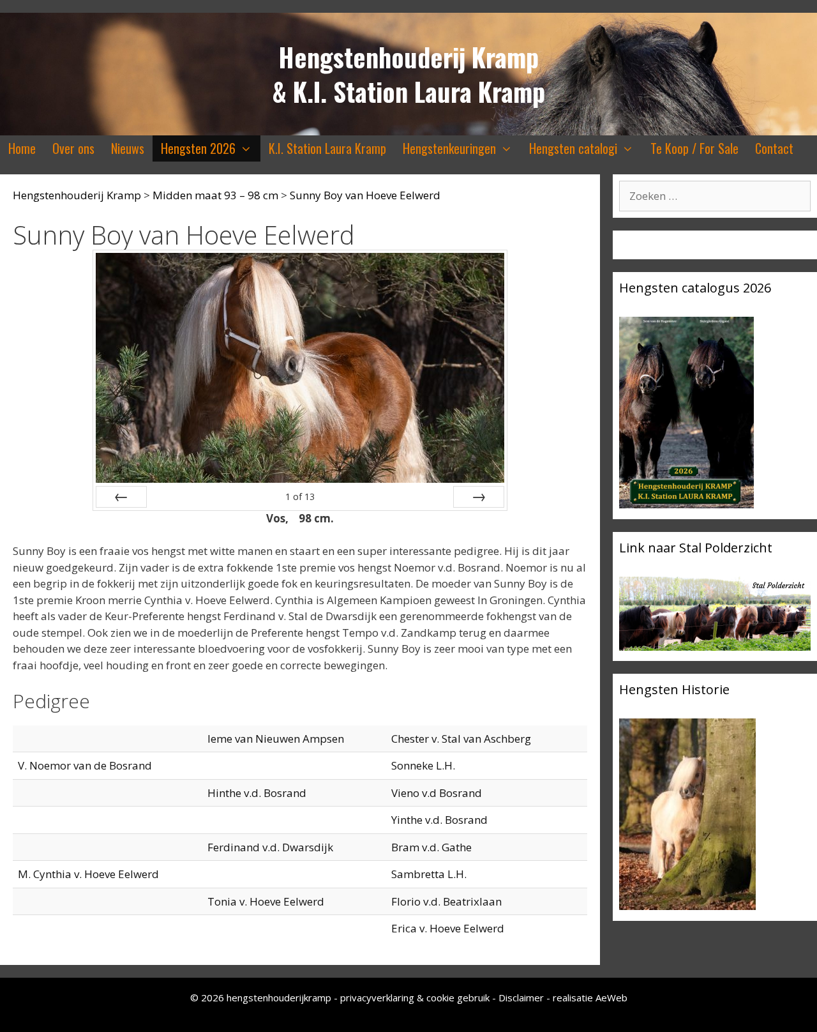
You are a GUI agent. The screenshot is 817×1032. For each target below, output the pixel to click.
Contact (774, 148)
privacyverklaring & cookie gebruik (416, 997)
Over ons (73, 148)
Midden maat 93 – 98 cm (215, 195)
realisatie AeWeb (590, 997)
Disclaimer (521, 997)
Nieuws (127, 148)
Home (22, 148)
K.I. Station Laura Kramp (327, 148)
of (300, 496)
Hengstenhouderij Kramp (408, 57)
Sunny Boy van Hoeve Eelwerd (365, 195)
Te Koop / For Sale (694, 148)
